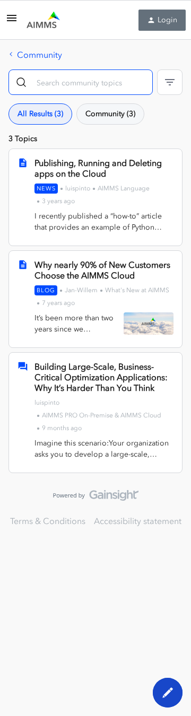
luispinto (77, 188)
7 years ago (58, 303)
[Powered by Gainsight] (95, 498)
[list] (97, 414)
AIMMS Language (124, 188)
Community (39, 54)
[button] (11, 21)
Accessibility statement (137, 521)
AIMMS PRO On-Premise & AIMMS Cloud (101, 415)
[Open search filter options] (170, 82)
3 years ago (58, 201)
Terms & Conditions (47, 521)
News (46, 188)
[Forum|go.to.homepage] (43, 20)
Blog (46, 290)
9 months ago (62, 428)
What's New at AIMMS (137, 290)
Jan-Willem (81, 290)
